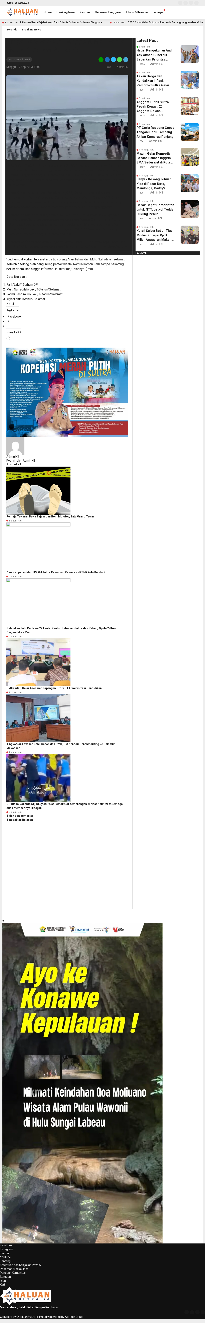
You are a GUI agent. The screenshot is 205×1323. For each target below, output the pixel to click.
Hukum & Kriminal (137, 12)
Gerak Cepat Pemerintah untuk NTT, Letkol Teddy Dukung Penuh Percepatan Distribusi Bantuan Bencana (155, 209)
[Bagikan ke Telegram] (125, 59)
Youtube (5, 1257)
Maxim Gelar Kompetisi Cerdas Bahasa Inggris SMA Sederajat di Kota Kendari (154, 158)
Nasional (85, 12)
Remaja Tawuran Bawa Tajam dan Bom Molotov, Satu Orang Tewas (50, 516)
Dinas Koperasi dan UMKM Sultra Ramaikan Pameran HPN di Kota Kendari (55, 572)
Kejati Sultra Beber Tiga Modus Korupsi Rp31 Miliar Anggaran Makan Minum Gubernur (155, 235)
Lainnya (158, 12)
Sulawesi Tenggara (108, 12)
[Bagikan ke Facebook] (107, 59)
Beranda (11, 29)
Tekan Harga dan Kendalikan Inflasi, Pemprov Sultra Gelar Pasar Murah (153, 81)
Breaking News (65, 12)
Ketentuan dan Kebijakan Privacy (20, 1265)
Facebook (6, 1245)
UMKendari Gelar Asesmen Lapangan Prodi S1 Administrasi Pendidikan (54, 688)
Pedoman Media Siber (14, 1269)
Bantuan (5, 1276)
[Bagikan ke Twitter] (113, 59)
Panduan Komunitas (13, 1272)
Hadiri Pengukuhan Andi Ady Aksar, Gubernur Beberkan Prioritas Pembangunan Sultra (154, 55)
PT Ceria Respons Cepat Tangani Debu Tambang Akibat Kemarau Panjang (155, 132)
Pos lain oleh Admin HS (20, 460)
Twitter (4, 1253)
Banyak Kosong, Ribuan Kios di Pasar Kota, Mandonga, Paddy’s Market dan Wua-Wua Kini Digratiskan (154, 184)
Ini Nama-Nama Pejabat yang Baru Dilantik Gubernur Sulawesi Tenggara (61, 22)
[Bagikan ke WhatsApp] (120, 59)
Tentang (5, 1261)
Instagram (6, 1249)
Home (48, 12)
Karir (3, 1284)
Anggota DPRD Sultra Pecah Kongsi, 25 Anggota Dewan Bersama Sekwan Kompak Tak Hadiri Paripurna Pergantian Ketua (153, 106)
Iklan (3, 1280)
